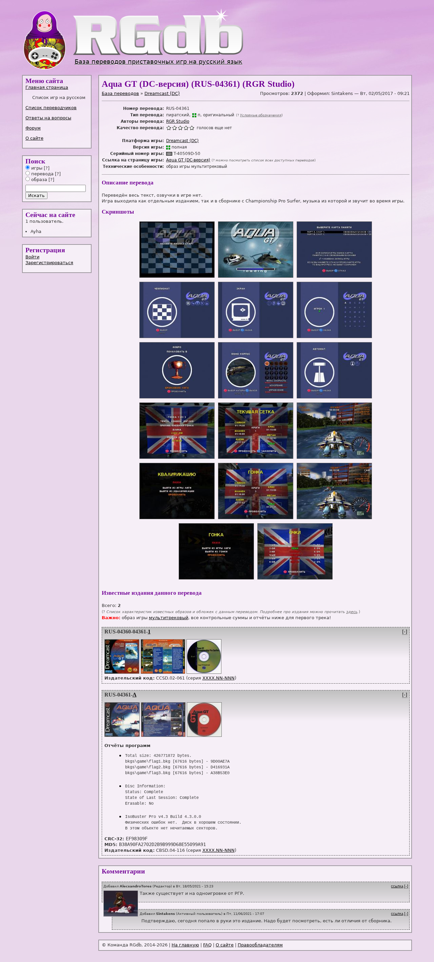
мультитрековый (168, 617)
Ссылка (397, 886)
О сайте (34, 138)
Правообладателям (260, 944)
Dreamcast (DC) (162, 93)
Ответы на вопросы (48, 117)
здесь (351, 612)
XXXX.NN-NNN (218, 678)
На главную (185, 944)
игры (36, 168)
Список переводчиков (51, 107)
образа (38, 179)
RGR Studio (177, 121)
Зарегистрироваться (49, 262)
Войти (32, 256)
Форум (33, 128)
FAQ (207, 944)
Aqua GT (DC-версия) (188, 160)
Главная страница (46, 87)
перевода (42, 173)
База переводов (120, 93)
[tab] (57, 87)
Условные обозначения (260, 115)
